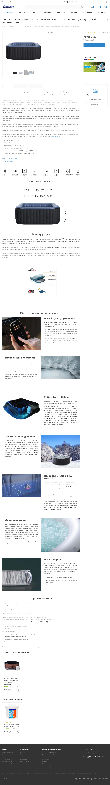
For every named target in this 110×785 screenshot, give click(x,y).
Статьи (22, 754)
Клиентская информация (51, 749)
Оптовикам (45, 759)
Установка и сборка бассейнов (50, 754)
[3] (91, 32)
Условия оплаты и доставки (49, 752)
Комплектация (8, 161)
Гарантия (45, 757)
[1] (88, 32)
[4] (92, 32)
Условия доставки (35, 86)
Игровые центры (7, 761)
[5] (94, 32)
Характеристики (20, 86)
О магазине (24, 749)
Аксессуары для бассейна (9, 763)
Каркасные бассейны (8, 754)
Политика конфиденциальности (51, 766)
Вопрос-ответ (24, 757)
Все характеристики (10, 158)
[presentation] (10, 72)
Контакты (45, 763)
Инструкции (23, 759)
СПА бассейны (6, 759)
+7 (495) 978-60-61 (71, 2)
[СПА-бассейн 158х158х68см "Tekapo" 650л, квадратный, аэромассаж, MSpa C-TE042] (23, 50)
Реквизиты (45, 761)
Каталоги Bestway (25, 761)
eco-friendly (55, 136)
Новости (22, 752)
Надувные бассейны (8, 757)
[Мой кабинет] (107, 2)
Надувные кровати (7, 752)
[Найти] (82, 7)
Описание (7, 86)
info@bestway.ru (91, 753)
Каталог (5, 749)
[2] (90, 32)
